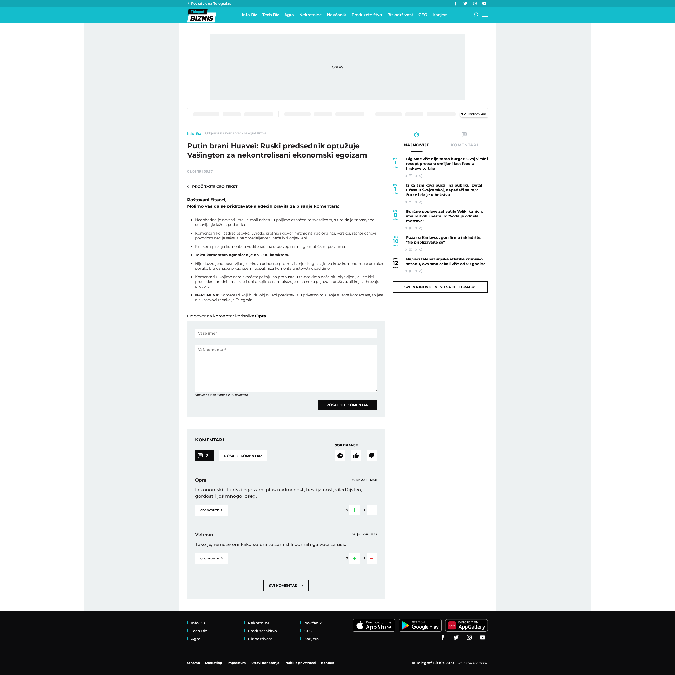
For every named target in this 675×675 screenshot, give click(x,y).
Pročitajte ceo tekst (212, 186)
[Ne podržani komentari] (372, 455)
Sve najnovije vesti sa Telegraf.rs (440, 287)
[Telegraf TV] (484, 3)
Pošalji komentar (243, 456)
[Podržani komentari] (356, 455)
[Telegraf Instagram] (474, 3)
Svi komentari (286, 585)
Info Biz (194, 133)
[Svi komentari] (340, 455)
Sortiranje (346, 445)
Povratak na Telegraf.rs (211, 3)
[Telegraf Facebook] (455, 3)
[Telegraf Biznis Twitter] (465, 3)
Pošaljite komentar (347, 405)
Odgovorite (211, 509)
